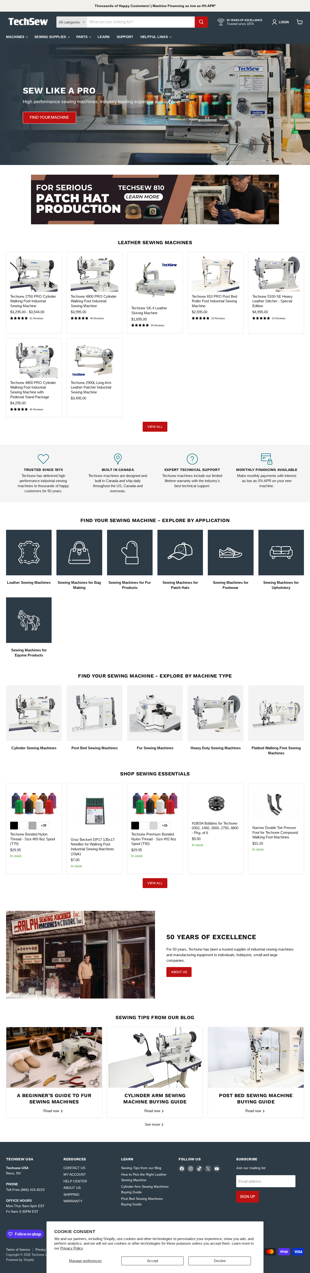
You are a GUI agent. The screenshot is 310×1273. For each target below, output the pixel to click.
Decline (220, 1261)
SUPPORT (125, 37)
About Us (179, 972)
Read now (51, 1111)
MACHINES (15, 37)
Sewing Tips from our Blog (141, 1168)
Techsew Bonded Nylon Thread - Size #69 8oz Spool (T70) (32, 839)
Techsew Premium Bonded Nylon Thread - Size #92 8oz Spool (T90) (153, 839)
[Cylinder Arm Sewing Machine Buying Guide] (155, 1057)
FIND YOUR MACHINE (49, 117)
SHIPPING (71, 1194)
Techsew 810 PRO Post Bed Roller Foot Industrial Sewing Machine (214, 301)
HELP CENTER (75, 1181)
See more (153, 1124)
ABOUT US (72, 1188)
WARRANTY (72, 1201)
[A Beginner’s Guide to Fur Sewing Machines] (54, 1057)
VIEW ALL (155, 427)
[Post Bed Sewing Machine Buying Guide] (256, 1057)
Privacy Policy (71, 1248)
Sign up (247, 1196)
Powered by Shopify (20, 1260)
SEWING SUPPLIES (50, 37)
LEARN (103, 37)
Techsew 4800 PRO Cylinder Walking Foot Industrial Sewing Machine (93, 301)
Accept (152, 1261)
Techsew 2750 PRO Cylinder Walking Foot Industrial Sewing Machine (33, 301)
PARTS (82, 37)
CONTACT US (74, 1168)
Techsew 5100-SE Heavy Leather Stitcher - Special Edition (272, 301)
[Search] (201, 22)
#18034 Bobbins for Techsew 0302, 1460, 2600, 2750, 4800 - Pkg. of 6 (215, 828)
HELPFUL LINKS (154, 37)
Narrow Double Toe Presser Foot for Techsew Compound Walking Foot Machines (275, 832)
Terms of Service (18, 1249)
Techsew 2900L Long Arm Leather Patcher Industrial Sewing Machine (91, 387)
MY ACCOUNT (74, 1174)
